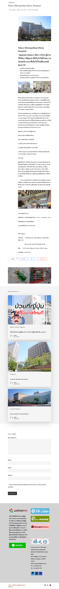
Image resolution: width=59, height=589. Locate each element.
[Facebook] (36, 573)
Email (10, 467)
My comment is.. (12, 437)
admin (13, 10)
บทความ (12, 327)
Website (10, 475)
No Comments (33, 10)
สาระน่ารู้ (17, 327)
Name (10, 460)
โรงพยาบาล (12, 2)
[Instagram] (40, 573)
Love (14, 258)
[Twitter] (32, 573)
